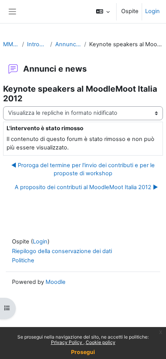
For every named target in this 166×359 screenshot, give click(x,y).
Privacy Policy (67, 342)
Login (152, 11)
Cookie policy (100, 342)
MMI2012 (11, 44)
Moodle (56, 281)
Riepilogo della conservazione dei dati (62, 251)
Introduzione (37, 44)
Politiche (23, 260)
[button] (103, 11)
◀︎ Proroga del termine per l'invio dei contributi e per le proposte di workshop (83, 169)
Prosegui (83, 352)
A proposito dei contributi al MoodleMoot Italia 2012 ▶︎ (86, 187)
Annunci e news (68, 44)
